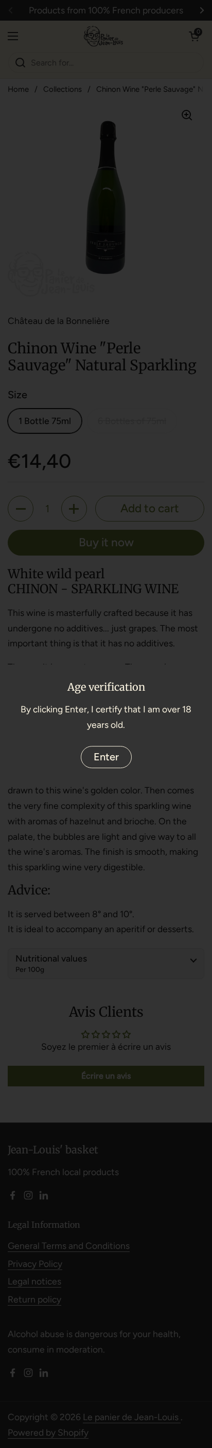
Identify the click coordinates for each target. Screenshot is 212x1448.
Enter (106, 757)
